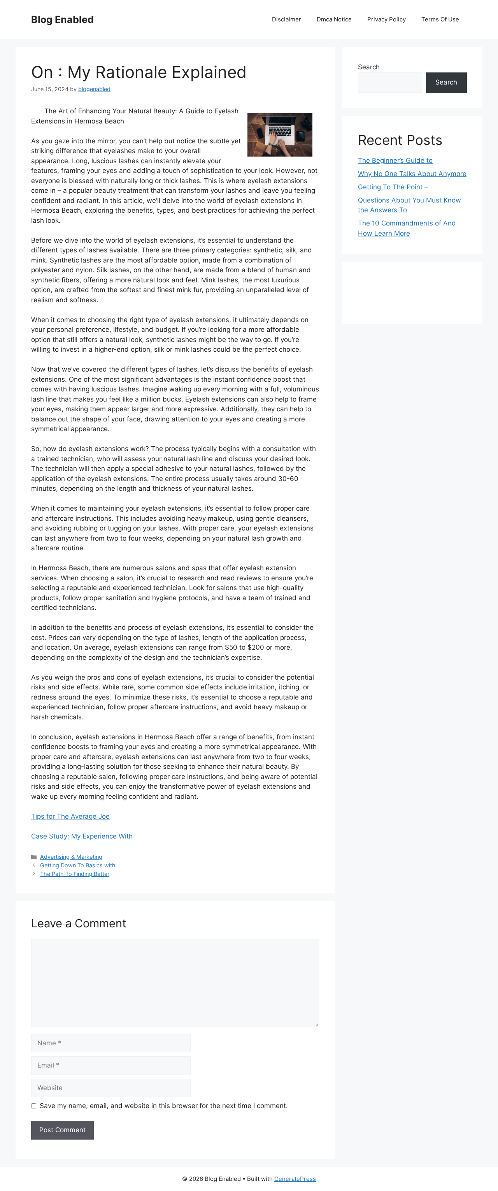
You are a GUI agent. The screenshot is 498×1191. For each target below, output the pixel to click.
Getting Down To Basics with (78, 865)
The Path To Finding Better (74, 873)
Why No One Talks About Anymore (412, 174)
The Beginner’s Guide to (395, 160)
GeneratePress (295, 1178)
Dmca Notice (334, 19)
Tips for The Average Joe (70, 816)
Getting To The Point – (393, 187)
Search (369, 67)
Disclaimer (286, 19)
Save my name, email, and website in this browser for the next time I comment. (164, 1106)
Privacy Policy (386, 19)
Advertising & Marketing (71, 856)
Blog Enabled (62, 19)
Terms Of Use (440, 19)
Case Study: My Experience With (82, 836)
